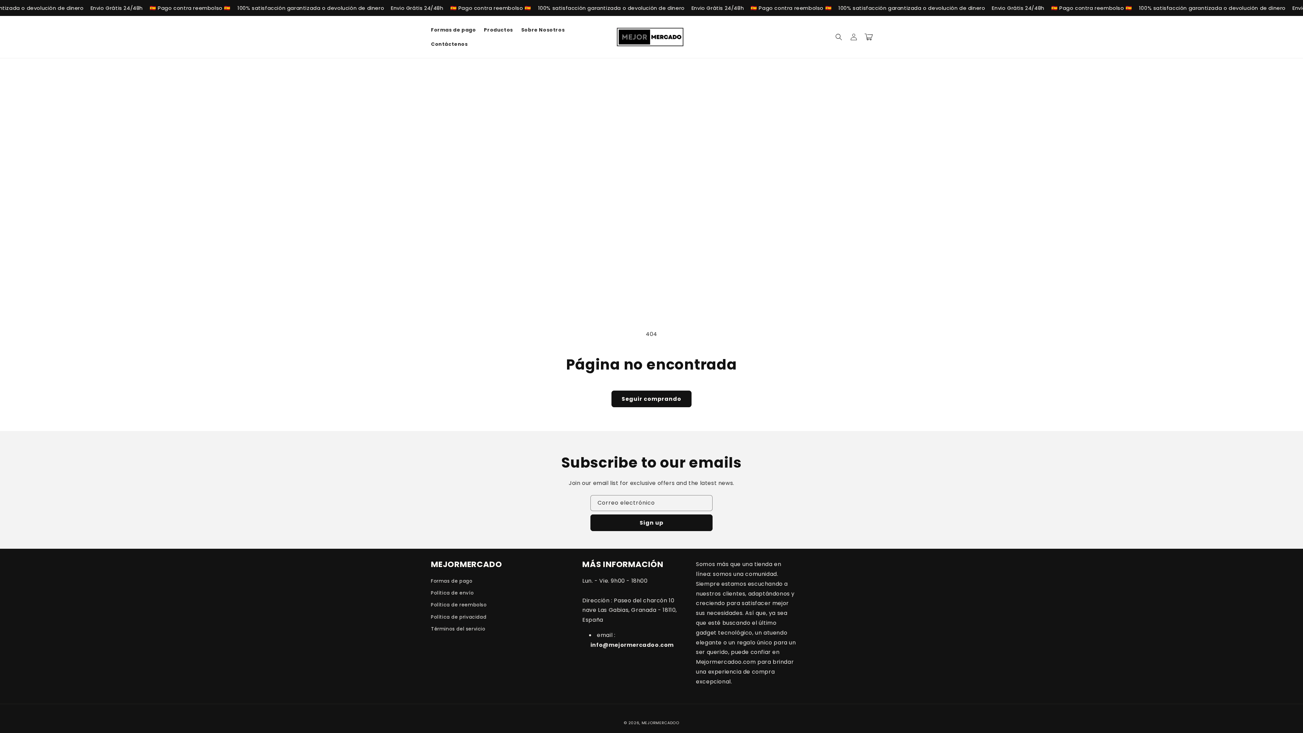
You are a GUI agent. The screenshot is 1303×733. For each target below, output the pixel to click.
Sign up (651, 523)
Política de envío (452, 592)
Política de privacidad (458, 617)
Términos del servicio (458, 628)
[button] (838, 37)
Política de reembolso (459, 604)
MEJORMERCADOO (660, 723)
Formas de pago (451, 581)
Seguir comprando (651, 399)
